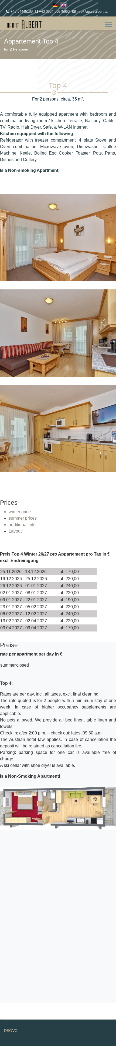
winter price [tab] (20, 511)
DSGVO (11, 1030)
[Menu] (108, 24)
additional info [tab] (22, 524)
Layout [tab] (15, 531)
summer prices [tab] (23, 518)
